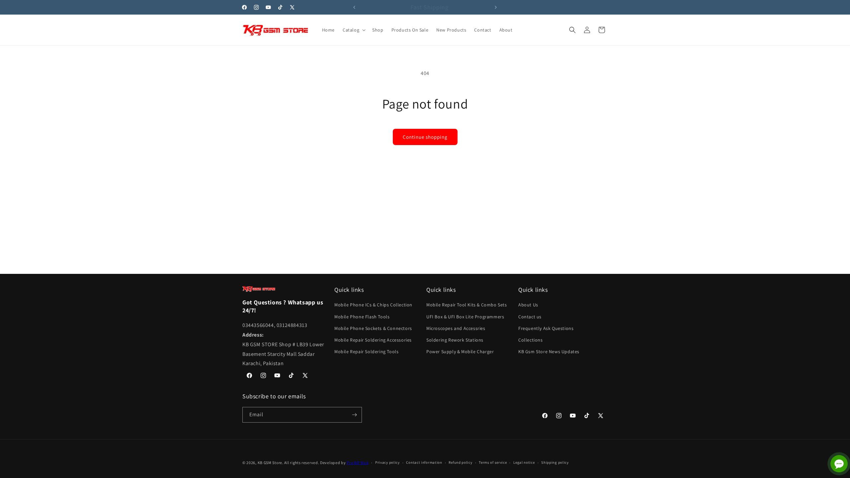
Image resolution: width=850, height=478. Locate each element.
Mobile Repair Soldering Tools (366, 352)
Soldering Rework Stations (454, 340)
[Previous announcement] (354, 7)
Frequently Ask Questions (545, 328)
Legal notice (524, 462)
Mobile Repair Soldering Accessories (373, 340)
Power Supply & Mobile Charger (460, 352)
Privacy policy (387, 462)
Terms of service (493, 462)
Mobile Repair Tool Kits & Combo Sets (466, 305)
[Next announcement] (495, 7)
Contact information (424, 462)
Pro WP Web (358, 462)
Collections (530, 340)
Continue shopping (425, 137)
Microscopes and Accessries (455, 328)
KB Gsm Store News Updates (548, 352)
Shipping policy (555, 462)
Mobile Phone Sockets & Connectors (373, 328)
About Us (528, 305)
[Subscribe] (354, 415)
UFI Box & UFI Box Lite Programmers (465, 317)
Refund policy (460, 462)
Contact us (530, 317)
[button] (353, 30)
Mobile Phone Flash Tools (361, 317)
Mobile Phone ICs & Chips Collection (373, 305)
